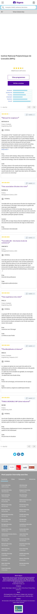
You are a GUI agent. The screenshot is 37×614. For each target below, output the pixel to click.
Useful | (31, 114)
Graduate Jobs (24, 594)
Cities (13, 479)
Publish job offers (29, 596)
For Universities (31, 600)
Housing (10, 94)
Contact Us (18, 589)
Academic (9, 90)
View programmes (18, 77)
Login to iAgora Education (18, 602)
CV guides (14, 596)
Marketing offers (7, 596)
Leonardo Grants (21, 596)
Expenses (9, 99)
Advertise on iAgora (17, 588)
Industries (32, 479)
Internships (30, 594)
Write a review (18, 83)
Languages (9, 97)
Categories (22, 479)
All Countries (12, 600)
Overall (10, 101)
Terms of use (25, 588)
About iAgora (9, 588)
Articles (3, 588)
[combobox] (18, 7)
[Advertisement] (18, 33)
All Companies (17, 594)
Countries (4, 479)
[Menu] (2, 2)
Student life (9, 92)
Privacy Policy (31, 588)
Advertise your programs (21, 600)
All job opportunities (8, 594)
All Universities (5, 600)
